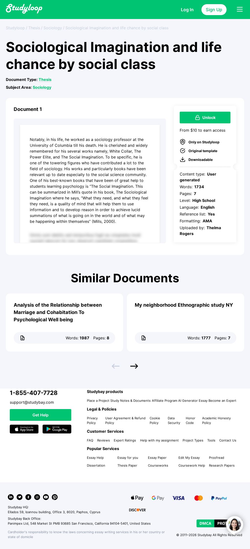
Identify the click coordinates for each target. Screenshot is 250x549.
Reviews (103, 440)
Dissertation (96, 465)
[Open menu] (239, 9)
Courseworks (158, 465)
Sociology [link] (52, 27)
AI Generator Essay (193, 400)
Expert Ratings (125, 440)
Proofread (216, 458)
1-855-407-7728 (34, 392)
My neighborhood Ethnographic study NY (184, 305)
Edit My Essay (189, 458)
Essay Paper (157, 458)
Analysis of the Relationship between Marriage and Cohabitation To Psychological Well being (58, 312)
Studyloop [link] (15, 27)
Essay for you (127, 458)
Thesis (45, 79)
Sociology (42, 87)
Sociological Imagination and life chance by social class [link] (116, 27)
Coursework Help (191, 465)
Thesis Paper (127, 465)
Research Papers (222, 465)
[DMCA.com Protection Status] (219, 523)
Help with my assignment (159, 440)
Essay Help (95, 458)
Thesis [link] (34, 27)
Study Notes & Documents (130, 400)
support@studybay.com (32, 402)
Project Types (193, 440)
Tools (211, 440)
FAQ (90, 440)
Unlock (209, 117)
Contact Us (227, 440)
